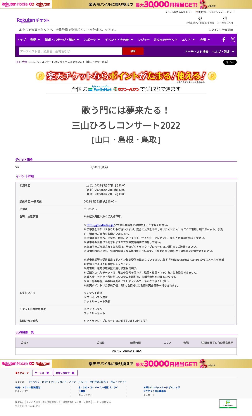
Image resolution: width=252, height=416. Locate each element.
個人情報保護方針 (51, 402)
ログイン (214, 29)
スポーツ (90, 39)
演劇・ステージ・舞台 (60, 39)
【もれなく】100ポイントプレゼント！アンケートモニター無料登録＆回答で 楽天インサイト (77, 381)
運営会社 (19, 402)
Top (17, 61)
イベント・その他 (117, 39)
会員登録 (227, 29)
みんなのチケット (166, 39)
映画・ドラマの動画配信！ (28, 387)
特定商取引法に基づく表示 (76, 402)
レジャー (144, 39)
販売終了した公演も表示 (218, 342)
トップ (21, 39)
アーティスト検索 (196, 51)
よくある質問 (33, 402)
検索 (133, 51)
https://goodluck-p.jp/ (100, 225)
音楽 (33, 39)
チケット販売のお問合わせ (178, 12)
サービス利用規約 (101, 402)
